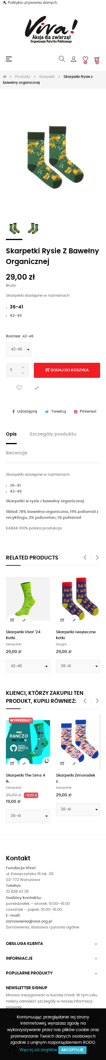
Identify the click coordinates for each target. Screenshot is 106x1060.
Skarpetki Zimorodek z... (75, 778)
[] (12, 620)
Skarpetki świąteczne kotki (76, 635)
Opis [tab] (11, 434)
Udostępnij (27, 412)
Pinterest (88, 412)
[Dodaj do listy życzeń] (19, 388)
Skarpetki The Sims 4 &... (25, 778)
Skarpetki (14, 644)
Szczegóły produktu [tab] (53, 434)
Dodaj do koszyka (69, 370)
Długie (61, 644)
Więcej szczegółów (38, 1050)
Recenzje (16, 453)
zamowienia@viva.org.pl (29, 921)
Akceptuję (72, 1050)
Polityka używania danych (32, 3)
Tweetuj (58, 412)
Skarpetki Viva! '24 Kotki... (23, 635)
